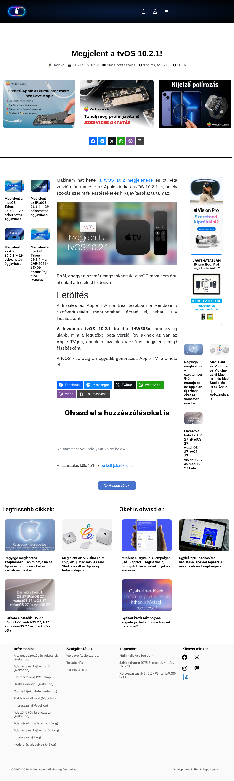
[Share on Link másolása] (140, 141)
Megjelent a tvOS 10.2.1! (117, 53)
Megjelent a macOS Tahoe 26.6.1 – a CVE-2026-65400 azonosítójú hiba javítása (40, 263)
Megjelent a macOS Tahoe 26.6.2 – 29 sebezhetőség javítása (14, 209)
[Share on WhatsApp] (121, 141)
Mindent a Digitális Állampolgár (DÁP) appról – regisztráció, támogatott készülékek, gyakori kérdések (146, 564)
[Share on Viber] (130, 141)
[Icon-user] (155, 11)
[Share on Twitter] (112, 141)
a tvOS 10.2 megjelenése (126, 180)
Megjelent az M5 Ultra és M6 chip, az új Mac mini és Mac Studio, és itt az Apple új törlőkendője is (219, 380)
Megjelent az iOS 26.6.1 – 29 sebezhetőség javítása (14, 255)
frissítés (149, 65)
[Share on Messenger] (102, 141)
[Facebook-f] (184, 657)
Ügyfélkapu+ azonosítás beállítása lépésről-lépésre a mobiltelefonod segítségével (200, 562)
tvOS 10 (163, 65)
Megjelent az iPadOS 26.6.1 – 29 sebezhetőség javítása (40, 207)
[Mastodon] (196, 668)
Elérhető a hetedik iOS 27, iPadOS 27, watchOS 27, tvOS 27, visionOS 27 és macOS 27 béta (193, 449)
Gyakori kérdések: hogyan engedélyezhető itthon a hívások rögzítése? (146, 622)
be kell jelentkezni (116, 465)
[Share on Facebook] (93, 141)
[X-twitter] (196, 657)
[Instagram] (184, 668)
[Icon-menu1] (166, 11)
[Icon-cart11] (143, 11)
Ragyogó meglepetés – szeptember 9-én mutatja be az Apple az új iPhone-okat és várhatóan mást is (193, 382)
